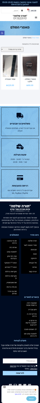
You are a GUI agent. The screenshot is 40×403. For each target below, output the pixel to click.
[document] (20, 201)
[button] (4, 387)
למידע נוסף (18, 394)
